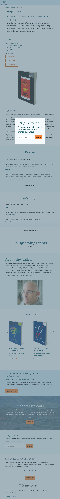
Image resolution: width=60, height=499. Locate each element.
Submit (38, 137)
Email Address (22, 136)
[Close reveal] (43, 120)
